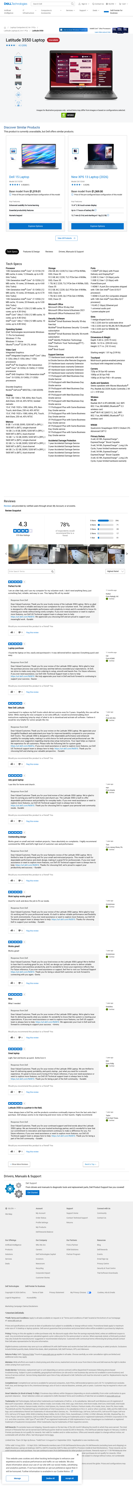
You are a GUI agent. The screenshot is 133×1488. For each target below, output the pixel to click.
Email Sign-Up (102, 1259)
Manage (17, 1478)
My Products (41, 1227)
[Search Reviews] (52, 571)
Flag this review (32, 632)
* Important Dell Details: (14, 1313)
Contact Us (101, 1218)
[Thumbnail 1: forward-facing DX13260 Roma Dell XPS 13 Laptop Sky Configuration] (75, 151)
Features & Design (31, 251)
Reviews (49, 251)
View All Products (65, 238)
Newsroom (40, 1264)
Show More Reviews (20, 1164)
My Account (40, 1213)
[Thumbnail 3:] (18, 76)
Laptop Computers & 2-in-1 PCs (22, 27)
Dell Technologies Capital (46, 1254)
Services (8, 1259)
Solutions (9, 1254)
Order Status (41, 1218)
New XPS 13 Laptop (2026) (89, 177)
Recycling (40, 1268)
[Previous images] (18, 53)
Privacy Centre (103, 1264)
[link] (98, 4)
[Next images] (18, 87)
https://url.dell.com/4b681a (22, 746)
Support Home (72, 1213)
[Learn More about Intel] (120, 30)
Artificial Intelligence (13, 1245)
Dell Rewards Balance (44, 1232)
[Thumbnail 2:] (18, 68)
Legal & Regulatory (12, 1298)
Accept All (69, 1478)
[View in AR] (18, 103)
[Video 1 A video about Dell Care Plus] (18, 85)
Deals (7, 1264)
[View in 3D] (18, 94)
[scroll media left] (6, 554)
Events (100, 1254)
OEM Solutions (72, 1250)
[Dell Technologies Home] (15, 4)
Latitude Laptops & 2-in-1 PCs (16, 31)
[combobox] (53, 4)
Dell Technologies (12, 1286)
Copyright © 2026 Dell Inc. (15, 1292)
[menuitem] (30, 12)
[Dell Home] (5, 27)
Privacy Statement (56, 1292)
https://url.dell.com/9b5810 (22, 617)
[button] (84, 4)
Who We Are (40, 1245)
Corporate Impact (43, 1273)
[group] (81, 76)
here (52, 1435)
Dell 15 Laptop (19, 177)
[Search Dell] (72, 4)
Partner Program (73, 1254)
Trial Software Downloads (107, 1273)
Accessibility (31, 1298)
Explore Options (35, 226)
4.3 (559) (23, 45)
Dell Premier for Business (116, 11)
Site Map (8, 1214)
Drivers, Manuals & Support (71, 251)
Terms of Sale (37, 1292)
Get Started (32, 1192)
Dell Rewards (102, 1250)
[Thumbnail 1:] (18, 60)
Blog (99, 1245)
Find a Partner (72, 1245)
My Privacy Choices (78, 1292)
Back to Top (89, 1164)
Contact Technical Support (77, 1218)
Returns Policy (28, 1354)
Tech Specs (12, 251)
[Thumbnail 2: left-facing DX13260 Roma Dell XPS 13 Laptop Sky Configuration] (75, 158)
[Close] (78, 1455)
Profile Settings (42, 1222)
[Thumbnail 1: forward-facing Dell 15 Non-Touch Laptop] (13, 151)
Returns (69, 1222)
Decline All (50, 1478)
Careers (39, 1250)
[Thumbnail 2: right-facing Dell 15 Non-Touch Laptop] (13, 158)
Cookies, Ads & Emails (106, 1292)
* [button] (15, 422)
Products (9, 1250)
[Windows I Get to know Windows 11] (73, 30)
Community (102, 1213)
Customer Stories (43, 1278)
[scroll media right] (127, 554)
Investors (39, 1259)
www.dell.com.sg (15, 1321)
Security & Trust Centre (106, 1268)
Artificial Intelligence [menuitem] (8, 11)
